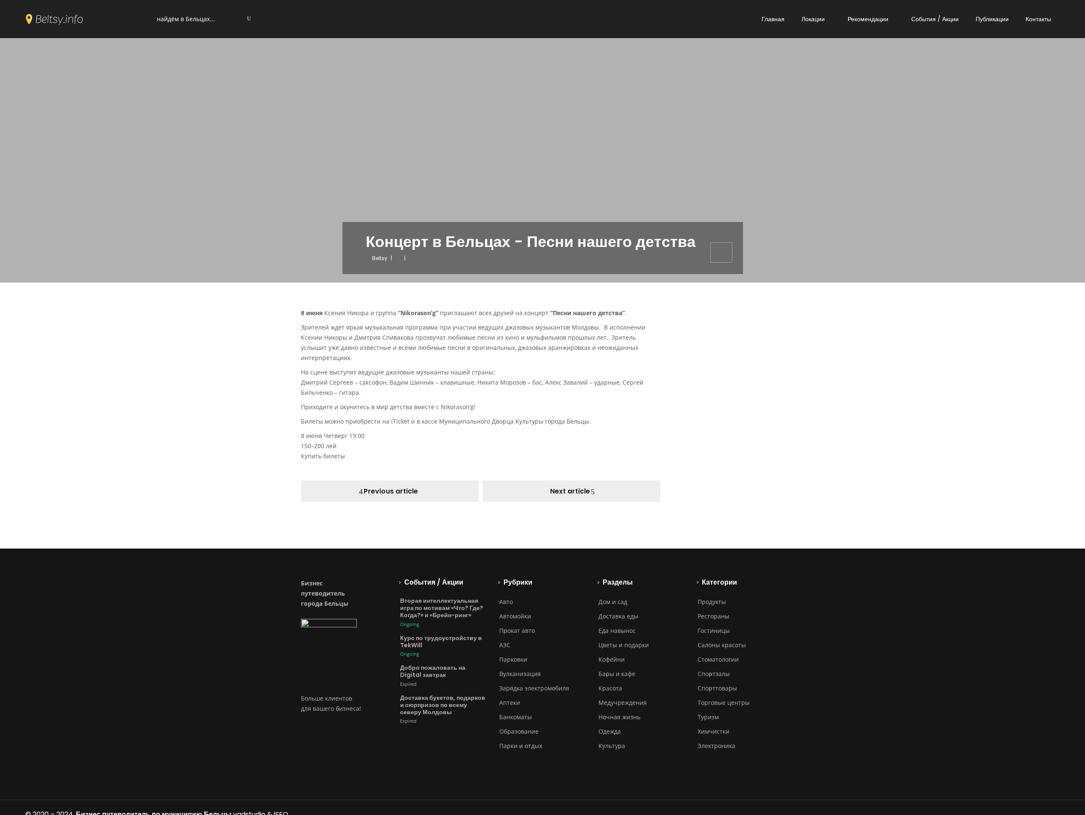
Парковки (513, 659)
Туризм (708, 717)
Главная (773, 19)
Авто (506, 602)
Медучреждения (622, 703)
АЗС (504, 645)
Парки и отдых (520, 746)
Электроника (716, 746)
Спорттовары (717, 688)
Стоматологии (718, 659)
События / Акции (935, 19)
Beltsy (379, 258)
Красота (610, 688)
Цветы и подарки (623, 645)
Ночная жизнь (619, 717)
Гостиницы (714, 630)
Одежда (609, 731)
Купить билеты (323, 456)
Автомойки (515, 616)
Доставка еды (618, 616)
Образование (519, 731)
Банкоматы (515, 717)
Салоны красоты (722, 645)
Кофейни (611, 659)
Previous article (391, 491)
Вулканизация (520, 674)
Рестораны (713, 616)
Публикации (992, 19)
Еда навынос (617, 630)
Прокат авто (517, 630)
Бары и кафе (616, 674)
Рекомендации (868, 19)
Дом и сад (612, 602)
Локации (813, 19)
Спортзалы (714, 674)
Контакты (1038, 19)
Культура (611, 746)
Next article (570, 491)
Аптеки (509, 703)
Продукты (712, 602)
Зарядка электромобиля (534, 688)
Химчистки (713, 731)
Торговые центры (724, 703)
